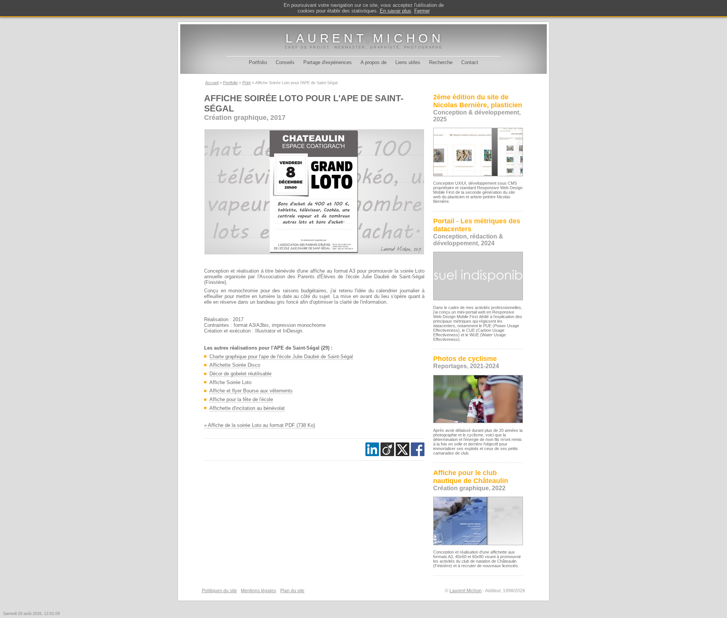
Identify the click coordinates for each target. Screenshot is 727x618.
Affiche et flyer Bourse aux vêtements (251, 391)
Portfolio (258, 62)
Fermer (422, 11)
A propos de (373, 62)
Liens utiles (407, 62)
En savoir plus (395, 11)
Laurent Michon (465, 590)
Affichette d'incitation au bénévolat (247, 408)
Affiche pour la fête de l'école (241, 399)
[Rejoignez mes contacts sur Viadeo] (387, 449)
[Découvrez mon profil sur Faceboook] (417, 449)
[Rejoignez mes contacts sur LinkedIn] (372, 449)
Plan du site (292, 590)
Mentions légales (258, 590)
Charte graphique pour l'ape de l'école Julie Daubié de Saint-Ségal (281, 356)
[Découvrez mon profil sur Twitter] (402, 449)
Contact (469, 62)
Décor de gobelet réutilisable (240, 373)
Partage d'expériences (327, 62)
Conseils (285, 62)
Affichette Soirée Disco (234, 365)
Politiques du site (219, 590)
